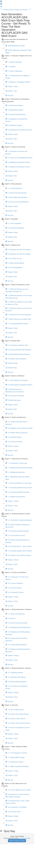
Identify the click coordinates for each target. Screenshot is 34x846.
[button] (1, 2)
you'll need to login (24, 838)
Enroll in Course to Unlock (17, 841)
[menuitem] (1, 4)
